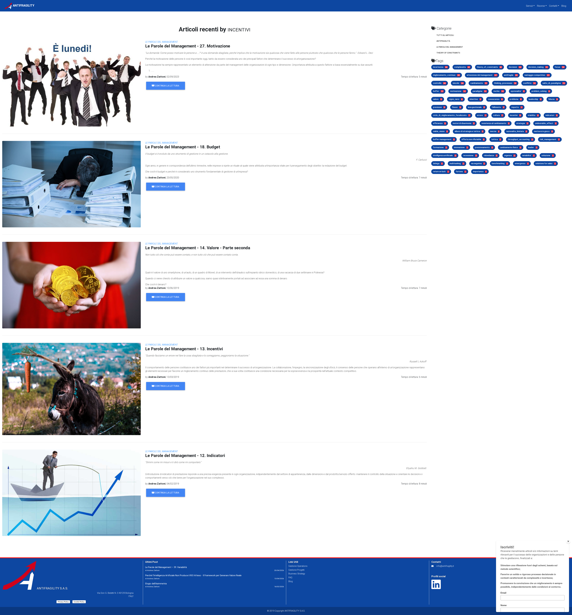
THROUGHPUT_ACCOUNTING (520, 139)
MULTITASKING (457, 163)
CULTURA (498, 115)
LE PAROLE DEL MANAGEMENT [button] (449, 47)
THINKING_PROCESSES (505, 83)
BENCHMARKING (500, 163)
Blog (563, 5)
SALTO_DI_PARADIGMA (554, 83)
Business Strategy (296, 573)
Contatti (553, 5)
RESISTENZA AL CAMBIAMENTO (495, 123)
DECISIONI (515, 67)
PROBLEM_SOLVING (540, 91)
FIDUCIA (553, 99)
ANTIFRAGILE (510, 75)
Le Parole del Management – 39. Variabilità (166, 567)
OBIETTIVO (475, 99)
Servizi (529, 5)
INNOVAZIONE (461, 147)
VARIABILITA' (528, 155)
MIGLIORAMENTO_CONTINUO (446, 75)
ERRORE (481, 115)
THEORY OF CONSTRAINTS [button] (448, 52)
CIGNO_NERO (455, 99)
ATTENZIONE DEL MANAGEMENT (482, 75)
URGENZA (509, 155)
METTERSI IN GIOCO (543, 131)
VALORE (437, 99)
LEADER (532, 147)
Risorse (541, 5)
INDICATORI (551, 115)
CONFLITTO (529, 83)
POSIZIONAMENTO (484, 147)
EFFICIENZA (439, 123)
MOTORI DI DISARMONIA (463, 123)
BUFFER (438, 91)
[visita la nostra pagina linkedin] (436, 587)
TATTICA (496, 139)
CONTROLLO (439, 83)
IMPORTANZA (479, 171)
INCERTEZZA (440, 67)
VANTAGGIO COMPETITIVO (536, 75)
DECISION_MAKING (538, 67)
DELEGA (437, 163)
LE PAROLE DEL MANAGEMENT (161, 41)
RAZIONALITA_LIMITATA (516, 131)
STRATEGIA (522, 123)
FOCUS (559, 67)
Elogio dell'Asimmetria (156, 583)
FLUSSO (456, 107)
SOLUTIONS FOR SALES (545, 163)
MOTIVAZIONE (457, 91)
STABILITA (533, 115)
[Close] (568, 541)
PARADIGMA (479, 91)
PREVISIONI (439, 107)
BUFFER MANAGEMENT (443, 139)
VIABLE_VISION (440, 131)
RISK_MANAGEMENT (549, 139)
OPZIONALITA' (517, 91)
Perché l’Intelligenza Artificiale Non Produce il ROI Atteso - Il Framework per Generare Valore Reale (193, 575)
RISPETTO (516, 107)
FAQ (290, 577)
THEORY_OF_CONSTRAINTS (489, 67)
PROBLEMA (515, 99)
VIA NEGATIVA (478, 163)
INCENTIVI (515, 115)
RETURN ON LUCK (441, 171)
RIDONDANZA (490, 155)
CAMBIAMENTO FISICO (510, 147)
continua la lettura (166, 85)
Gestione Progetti (296, 570)
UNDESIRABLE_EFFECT (545, 123)
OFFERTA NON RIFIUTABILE (472, 139)
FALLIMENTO (498, 107)
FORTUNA (461, 171)
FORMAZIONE (440, 147)
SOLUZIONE (547, 155)
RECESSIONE (470, 155)
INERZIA (494, 131)
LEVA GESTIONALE (476, 107)
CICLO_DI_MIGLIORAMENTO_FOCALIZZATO (451, 115)
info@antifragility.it (445, 566)
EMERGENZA (521, 163)
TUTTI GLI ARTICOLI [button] (445, 35)
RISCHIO (498, 91)
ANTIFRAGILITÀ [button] (443, 41)
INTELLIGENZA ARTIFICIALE (444, 155)
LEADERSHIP (535, 99)
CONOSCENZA (495, 99)
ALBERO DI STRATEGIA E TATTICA (469, 131)
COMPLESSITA (462, 67)
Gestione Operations (297, 566)
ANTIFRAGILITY (23, 5)
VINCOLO (458, 83)
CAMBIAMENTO (478, 83)
